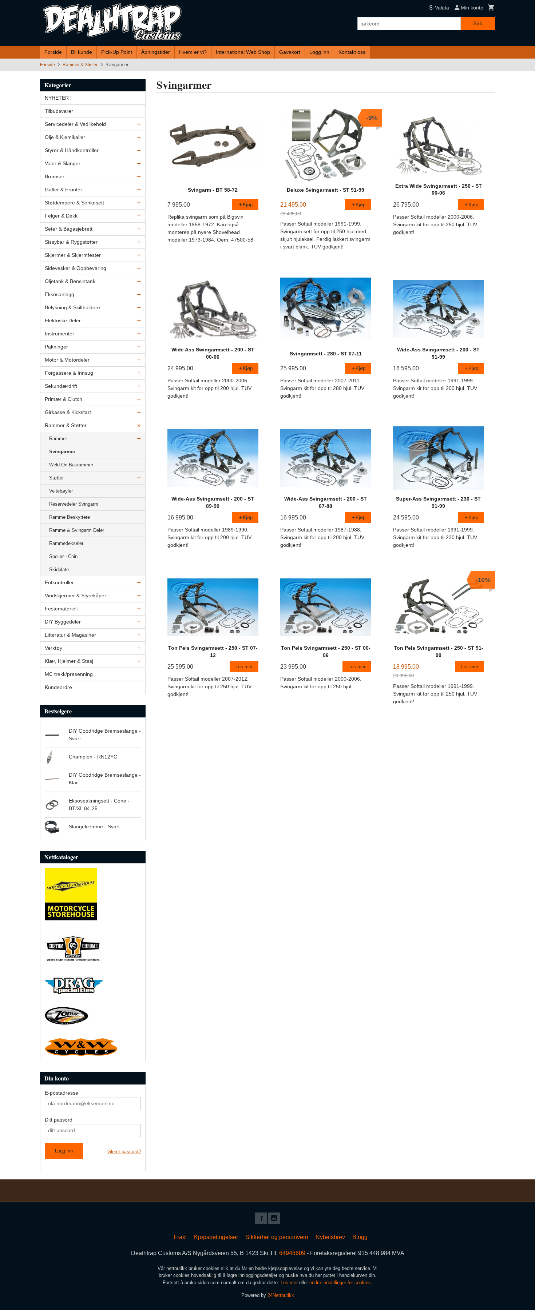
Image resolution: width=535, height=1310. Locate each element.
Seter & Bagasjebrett (68, 229)
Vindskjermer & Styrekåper (75, 595)
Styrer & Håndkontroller (72, 150)
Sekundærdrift (61, 386)
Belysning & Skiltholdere (72, 307)
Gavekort (289, 52)
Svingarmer (62, 451)
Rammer (58, 438)
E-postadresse (61, 1093)
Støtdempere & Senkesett (74, 203)
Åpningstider (155, 52)
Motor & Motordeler (67, 360)
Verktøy (53, 648)
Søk (477, 23)
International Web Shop (243, 52)
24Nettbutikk (281, 1295)
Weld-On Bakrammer (71, 464)
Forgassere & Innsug (69, 373)
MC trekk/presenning (69, 674)
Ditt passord (58, 1120)
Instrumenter (59, 334)
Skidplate (59, 569)
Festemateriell (61, 609)
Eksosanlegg (59, 294)
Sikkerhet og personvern (276, 1237)
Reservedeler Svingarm (73, 504)
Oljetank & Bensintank (70, 281)
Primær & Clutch (63, 399)
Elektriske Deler (63, 320)
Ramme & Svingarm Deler (76, 530)
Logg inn (319, 52)
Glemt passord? (124, 1151)
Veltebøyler (61, 491)
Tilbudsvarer (59, 111)
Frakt (180, 1237)
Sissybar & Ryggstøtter (71, 242)
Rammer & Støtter (66, 425)
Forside (53, 52)
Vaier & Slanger (62, 163)
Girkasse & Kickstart (68, 412)
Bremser (54, 176)
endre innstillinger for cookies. (340, 1282)
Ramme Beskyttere (69, 517)
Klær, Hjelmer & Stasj (69, 661)
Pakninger (56, 347)
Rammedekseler (66, 543)
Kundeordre (58, 687)
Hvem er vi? (193, 52)
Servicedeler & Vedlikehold (75, 124)
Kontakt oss (351, 52)
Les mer (290, 1282)
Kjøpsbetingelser (216, 1237)
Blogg (360, 1237)
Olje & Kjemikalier (65, 137)
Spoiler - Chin (63, 556)
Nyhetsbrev (330, 1237)
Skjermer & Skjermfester (73, 255)
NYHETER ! (58, 98)
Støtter (56, 478)
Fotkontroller (59, 582)
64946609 (292, 1253)
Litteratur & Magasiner (70, 635)
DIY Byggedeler (63, 622)
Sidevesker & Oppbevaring (75, 268)
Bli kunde (81, 52)
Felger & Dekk (61, 216)
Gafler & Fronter (63, 189)
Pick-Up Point (116, 52)
